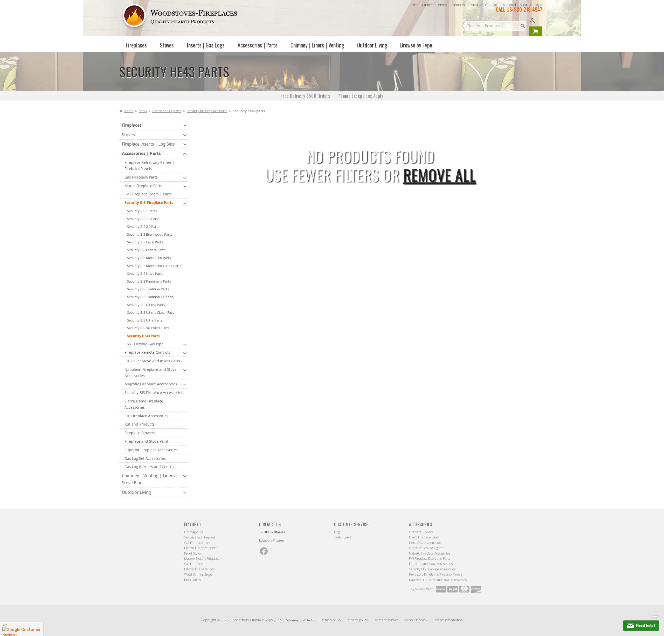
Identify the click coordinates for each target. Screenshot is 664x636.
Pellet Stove (192, 553)
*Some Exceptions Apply (360, 95)
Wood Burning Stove (198, 574)
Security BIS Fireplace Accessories (154, 392)
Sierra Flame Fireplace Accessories (144, 404)
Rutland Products (140, 424)
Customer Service (434, 5)
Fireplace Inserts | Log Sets (148, 144)
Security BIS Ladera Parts (146, 250)
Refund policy (331, 620)
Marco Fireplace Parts (143, 185)
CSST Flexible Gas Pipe (144, 343)
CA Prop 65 (457, 5)
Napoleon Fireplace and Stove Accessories (150, 372)
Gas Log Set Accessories (145, 458)
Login (538, 5)
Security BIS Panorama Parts (149, 281)
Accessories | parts (166, 110)
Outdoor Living (136, 492)
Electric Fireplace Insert (200, 548)
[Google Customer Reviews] (21, 629)
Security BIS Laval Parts (145, 242)
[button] (136, 45)
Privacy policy (357, 620)
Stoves (128, 135)
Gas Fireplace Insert (198, 543)
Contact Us (475, 5)
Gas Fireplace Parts (141, 177)
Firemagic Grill (194, 532)
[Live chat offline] (641, 625)
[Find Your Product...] (522, 26)
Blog (337, 532)
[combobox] (495, 26)
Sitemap (292, 620)
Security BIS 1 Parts (142, 211)
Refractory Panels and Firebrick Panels (435, 574)
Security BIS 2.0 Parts (143, 226)
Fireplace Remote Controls (147, 352)
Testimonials (508, 5)
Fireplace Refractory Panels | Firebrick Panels (150, 165)
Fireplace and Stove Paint (146, 441)
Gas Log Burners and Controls (150, 466)
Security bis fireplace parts (207, 110)
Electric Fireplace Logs (199, 569)
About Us (526, 5)
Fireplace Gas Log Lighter (426, 548)
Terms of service (386, 620)
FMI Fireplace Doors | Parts (148, 194)
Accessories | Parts (141, 153)
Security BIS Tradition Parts (148, 289)
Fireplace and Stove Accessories (431, 564)
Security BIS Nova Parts (145, 273)
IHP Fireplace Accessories (146, 415)
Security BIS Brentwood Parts (149, 234)
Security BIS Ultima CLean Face (150, 312)
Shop (143, 110)
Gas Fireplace (193, 564)
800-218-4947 (528, 9)
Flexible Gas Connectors (425, 543)
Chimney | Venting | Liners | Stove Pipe (150, 479)
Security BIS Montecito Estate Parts (154, 265)
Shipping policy (415, 620)
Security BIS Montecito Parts (149, 257)
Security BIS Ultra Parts (144, 320)
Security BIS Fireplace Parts (149, 202)
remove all (439, 174)
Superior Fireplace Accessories (151, 449)
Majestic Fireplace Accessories (151, 383)
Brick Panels (192, 580)
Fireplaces (132, 125)
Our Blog (491, 5)
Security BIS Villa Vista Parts (148, 328)
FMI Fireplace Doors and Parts (429, 558)
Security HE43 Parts (143, 335)
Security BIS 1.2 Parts (143, 218)
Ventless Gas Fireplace (199, 537)
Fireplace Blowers (140, 432)
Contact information (447, 620)
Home (415, 5)
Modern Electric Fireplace (201, 558)
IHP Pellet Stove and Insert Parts (152, 360)
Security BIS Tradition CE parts (150, 297)
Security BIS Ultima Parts (146, 304)
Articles (309, 620)
